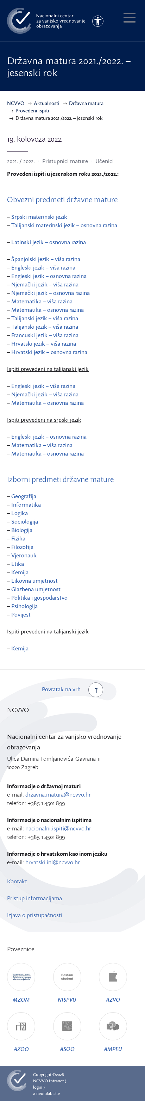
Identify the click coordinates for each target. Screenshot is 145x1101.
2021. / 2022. (21, 161)
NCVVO (40, 1081)
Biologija (21, 530)
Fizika (18, 538)
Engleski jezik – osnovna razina (49, 276)
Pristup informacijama (34, 898)
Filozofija (22, 547)
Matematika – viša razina (41, 301)
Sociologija (24, 521)
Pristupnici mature (65, 161)
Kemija (20, 572)
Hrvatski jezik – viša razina (43, 343)
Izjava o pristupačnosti (34, 915)
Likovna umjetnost (34, 580)
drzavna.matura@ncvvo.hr (58, 794)
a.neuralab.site (46, 1093)
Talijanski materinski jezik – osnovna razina (64, 225)
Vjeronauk (24, 555)
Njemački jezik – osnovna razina (50, 293)
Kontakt (17, 881)
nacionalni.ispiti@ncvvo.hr (58, 828)
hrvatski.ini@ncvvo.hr (52, 862)
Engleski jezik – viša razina (43, 267)
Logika (19, 513)
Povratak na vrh (61, 689)
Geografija (23, 496)
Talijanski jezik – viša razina (44, 318)
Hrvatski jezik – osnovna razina (49, 352)
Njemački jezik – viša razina (44, 284)
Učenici (104, 161)
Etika (17, 564)
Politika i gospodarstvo (39, 597)
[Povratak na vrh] (95, 689)
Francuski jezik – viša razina (44, 335)
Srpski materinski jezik (39, 217)
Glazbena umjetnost (36, 589)
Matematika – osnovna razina (47, 310)
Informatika (26, 504)
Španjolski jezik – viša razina (45, 259)
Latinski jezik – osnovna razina (48, 242)
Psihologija (24, 606)
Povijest (21, 614)
